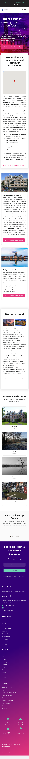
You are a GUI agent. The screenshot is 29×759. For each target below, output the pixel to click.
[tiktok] (17, 4)
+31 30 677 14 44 (8, 2)
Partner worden (6, 703)
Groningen (4, 669)
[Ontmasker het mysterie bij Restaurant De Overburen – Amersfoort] (14, 173)
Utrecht (4, 659)
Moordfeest (5, 644)
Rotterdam (5, 656)
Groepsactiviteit (6, 636)
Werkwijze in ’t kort (7, 687)
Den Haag (4, 662)
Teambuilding (5, 633)
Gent (3, 675)
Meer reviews (14, 537)
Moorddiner (5, 620)
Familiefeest (5, 639)
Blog (3, 705)
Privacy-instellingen (7, 752)
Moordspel (4, 623)
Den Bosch (5, 664)
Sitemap (4, 711)
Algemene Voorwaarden (8, 690)
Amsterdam (5, 654)
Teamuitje (4, 631)
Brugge (4, 677)
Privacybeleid (19, 578)
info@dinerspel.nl (20, 2)
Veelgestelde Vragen (7, 700)
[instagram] (14, 4)
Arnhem (4, 667)
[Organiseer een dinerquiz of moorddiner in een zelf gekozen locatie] (14, 248)
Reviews (4, 697)
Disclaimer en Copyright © (8, 695)
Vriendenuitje (5, 641)
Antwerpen (5, 672)
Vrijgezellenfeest (6, 628)
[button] (14, 81)
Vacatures (4, 708)
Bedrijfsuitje (5, 626)
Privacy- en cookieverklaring (9, 692)
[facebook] (12, 4)
